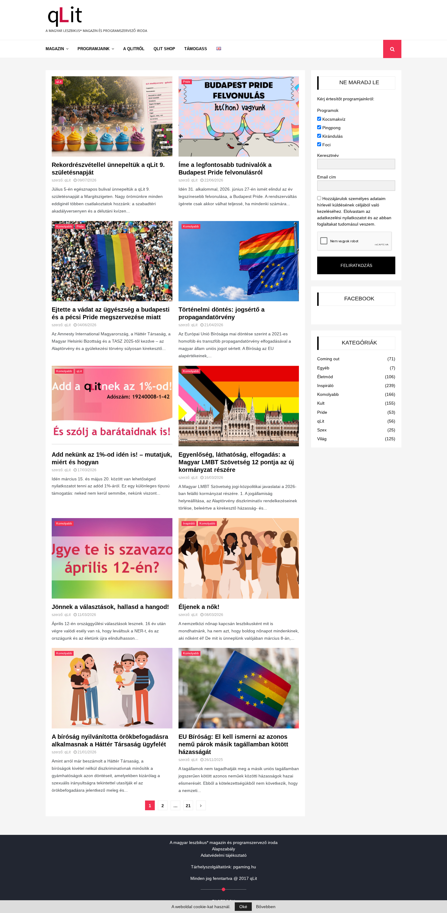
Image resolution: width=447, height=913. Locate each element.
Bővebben (265, 906)
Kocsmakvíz (333, 119)
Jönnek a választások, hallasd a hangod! (110, 606)
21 (188, 805)
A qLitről (133, 49)
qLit (58, 81)
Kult (320, 403)
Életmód (325, 376)
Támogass (195, 49)
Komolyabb (64, 226)
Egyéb (323, 367)
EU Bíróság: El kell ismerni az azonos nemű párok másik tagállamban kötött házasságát (233, 744)
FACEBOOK (359, 299)
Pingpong (331, 127)
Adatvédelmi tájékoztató (224, 855)
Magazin (55, 49)
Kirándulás (332, 136)
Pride (186, 81)
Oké (243, 906)
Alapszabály (223, 848)
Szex (322, 429)
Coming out (328, 358)
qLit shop (164, 49)
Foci (326, 144)
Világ (322, 438)
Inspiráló (189, 523)
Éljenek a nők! (199, 606)
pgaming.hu (244, 866)
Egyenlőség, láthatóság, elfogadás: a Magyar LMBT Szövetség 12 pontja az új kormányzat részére (236, 462)
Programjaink (93, 49)
